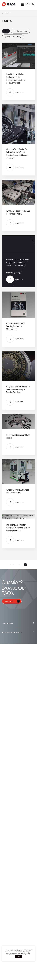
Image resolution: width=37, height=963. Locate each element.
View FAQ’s (9, 601)
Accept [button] (19, 957)
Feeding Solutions (20, 31)
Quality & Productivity (13, 37)
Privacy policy (26, 954)
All (6, 31)
